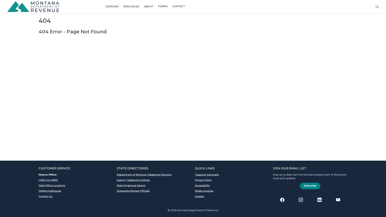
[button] (377, 6)
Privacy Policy (203, 180)
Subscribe (310, 185)
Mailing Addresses (50, 191)
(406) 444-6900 (48, 180)
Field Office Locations (52, 185)
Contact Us (45, 196)
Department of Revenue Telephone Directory (144, 174)
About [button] (148, 6)
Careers (199, 196)
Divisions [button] (112, 6)
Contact (178, 6)
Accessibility (202, 185)
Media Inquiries (204, 191)
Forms (163, 6)
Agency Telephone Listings (133, 180)
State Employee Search (131, 185)
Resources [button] (131, 6)
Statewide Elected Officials (133, 191)
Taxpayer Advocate (207, 174)
